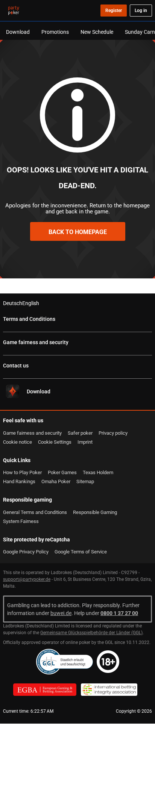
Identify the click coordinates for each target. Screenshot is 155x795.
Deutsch (12, 303)
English (30, 303)
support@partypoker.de (26, 579)
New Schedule (97, 32)
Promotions (55, 32)
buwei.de (60, 613)
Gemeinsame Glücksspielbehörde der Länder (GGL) (91, 632)
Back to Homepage (78, 232)
